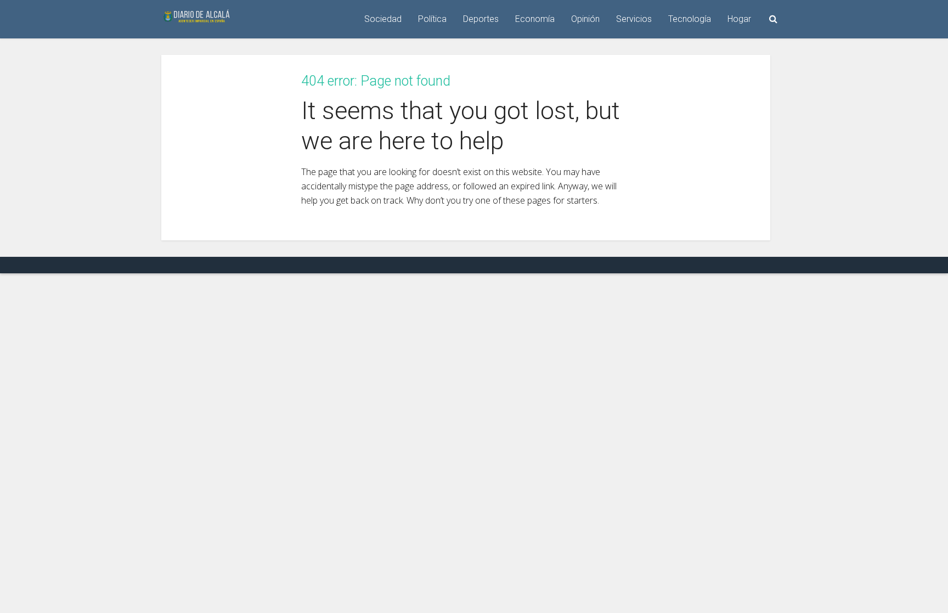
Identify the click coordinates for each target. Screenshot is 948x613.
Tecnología (689, 19)
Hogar (739, 19)
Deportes (481, 19)
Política (432, 19)
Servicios (634, 19)
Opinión (585, 19)
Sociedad (383, 19)
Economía (535, 19)
